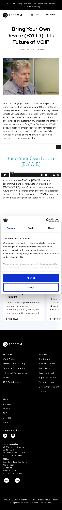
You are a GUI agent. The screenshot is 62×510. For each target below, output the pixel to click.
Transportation (46, 382)
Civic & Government (48, 387)
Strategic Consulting (14, 364)
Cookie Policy (45, 503)
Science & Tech (46, 373)
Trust (5, 422)
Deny (31, 287)
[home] (12, 15)
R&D (5, 413)
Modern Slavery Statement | (27, 503)
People (6, 409)
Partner (7, 378)
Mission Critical (46, 364)
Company (8, 404)
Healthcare (44, 359)
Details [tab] (31, 228)
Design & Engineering (14, 368)
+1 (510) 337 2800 (14, 456)
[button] (37, 15)
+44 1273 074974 (13, 474)
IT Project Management (15, 373)
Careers (7, 418)
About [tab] (51, 228)
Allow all (31, 278)
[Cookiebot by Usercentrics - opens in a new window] (46, 220)
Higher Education (47, 378)
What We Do (9, 359)
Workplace (44, 368)
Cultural (42, 391)
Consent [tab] (11, 228)
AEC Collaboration (12, 382)
